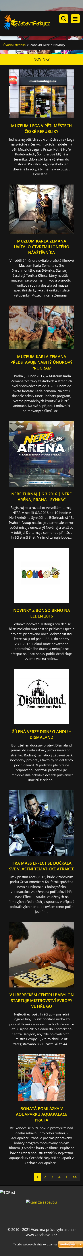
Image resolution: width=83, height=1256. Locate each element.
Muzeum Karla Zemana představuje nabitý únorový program (41, 362)
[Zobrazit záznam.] (41, 117)
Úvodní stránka (14, 45)
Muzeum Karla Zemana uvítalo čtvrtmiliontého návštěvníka (41, 246)
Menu (75, 18)
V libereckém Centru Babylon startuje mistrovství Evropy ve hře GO (42, 1000)
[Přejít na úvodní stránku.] (43, 23)
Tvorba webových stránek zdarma (35, 1244)
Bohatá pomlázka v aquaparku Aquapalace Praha (41, 1114)
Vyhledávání (63, 18)
